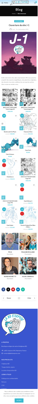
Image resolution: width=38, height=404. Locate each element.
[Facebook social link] (3, 289)
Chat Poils (28, 150)
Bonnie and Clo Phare (10, 132)
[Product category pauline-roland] (28, 244)
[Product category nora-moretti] (10, 269)
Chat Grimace (10, 154)
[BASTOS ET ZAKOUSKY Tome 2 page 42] (10, 97)
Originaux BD (5, 363)
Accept (19, 400)
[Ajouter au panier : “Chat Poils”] (21, 147)
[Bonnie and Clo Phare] (10, 121)
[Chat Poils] (28, 142)
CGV (2, 385)
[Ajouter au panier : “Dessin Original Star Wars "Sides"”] (21, 222)
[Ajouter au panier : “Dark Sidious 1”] (21, 197)
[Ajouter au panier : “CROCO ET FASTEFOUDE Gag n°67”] (21, 173)
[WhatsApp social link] (23, 289)
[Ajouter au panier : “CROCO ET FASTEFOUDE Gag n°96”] (3, 197)
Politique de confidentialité (9, 378)
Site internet (22, 13)
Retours (3, 382)
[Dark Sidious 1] (28, 190)
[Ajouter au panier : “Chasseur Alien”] (21, 128)
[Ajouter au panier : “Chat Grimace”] (3, 151)
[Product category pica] (10, 244)
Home (14, 13)
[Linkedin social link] (18, 289)
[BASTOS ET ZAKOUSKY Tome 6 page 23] (28, 97)
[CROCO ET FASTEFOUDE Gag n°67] (28, 166)
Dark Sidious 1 (28, 201)
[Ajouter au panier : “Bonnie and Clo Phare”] (3, 128)
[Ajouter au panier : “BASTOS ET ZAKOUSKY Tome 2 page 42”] (3, 104)
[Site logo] (19, 3)
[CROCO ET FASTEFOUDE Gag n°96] (10, 190)
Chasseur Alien (28, 132)
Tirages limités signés (8, 367)
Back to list (19, 298)
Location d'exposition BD (9, 370)
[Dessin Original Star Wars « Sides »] (28, 215)
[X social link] (8, 289)
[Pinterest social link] (13, 289)
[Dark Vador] (10, 215)
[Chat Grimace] (10, 144)
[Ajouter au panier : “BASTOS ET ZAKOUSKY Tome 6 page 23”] (21, 104)
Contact (4, 388)
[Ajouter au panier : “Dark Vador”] (3, 222)
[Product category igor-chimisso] (28, 269)
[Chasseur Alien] (28, 121)
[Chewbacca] (10, 166)
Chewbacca (10, 177)
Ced (13, 29)
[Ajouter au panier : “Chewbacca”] (3, 173)
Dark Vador (10, 225)
